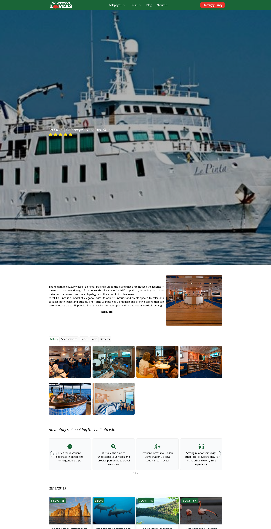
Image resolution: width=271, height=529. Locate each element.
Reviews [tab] (105, 339)
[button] (70, 362)
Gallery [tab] (54, 339)
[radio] (50, 134)
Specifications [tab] (69, 339)
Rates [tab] (94, 339)
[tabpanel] (135, 380)
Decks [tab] (84, 339)
